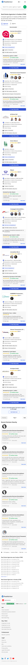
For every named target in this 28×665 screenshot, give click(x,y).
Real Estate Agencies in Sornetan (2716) (10, 559)
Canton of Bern (14, 552)
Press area (4, 642)
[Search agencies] (25, 7)
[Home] (1, 552)
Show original (15, 62)
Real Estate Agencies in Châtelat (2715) (10, 571)
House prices (5, 613)
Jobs (3, 644)
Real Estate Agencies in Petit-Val (8, 567)
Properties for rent (6, 625)
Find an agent (5, 615)
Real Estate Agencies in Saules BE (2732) (10, 566)
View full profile (15, 67)
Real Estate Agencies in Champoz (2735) (10, 573)
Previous (4, 417)
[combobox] (14, 7)
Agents (14, 23)
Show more (3, 576)
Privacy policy (5, 648)
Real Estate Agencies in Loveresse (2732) (10, 562)
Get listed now (14, 412)
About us (4, 640)
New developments (6, 627)
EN (19, 2)
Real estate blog (5, 617)
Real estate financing (6, 629)
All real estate (5, 652)
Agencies (5, 23)
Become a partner (6, 634)
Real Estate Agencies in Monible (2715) (10, 569)
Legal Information (6, 650)
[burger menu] (25, 2)
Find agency (6, 552)
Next (25, 417)
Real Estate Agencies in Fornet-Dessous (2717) (11, 585)
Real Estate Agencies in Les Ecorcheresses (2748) (12, 561)
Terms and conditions (6, 646)
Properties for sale (6, 623)
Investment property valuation (8, 611)
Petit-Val (21, 552)
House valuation (5, 609)
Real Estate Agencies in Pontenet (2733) (10, 564)
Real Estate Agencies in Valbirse (8, 574)
